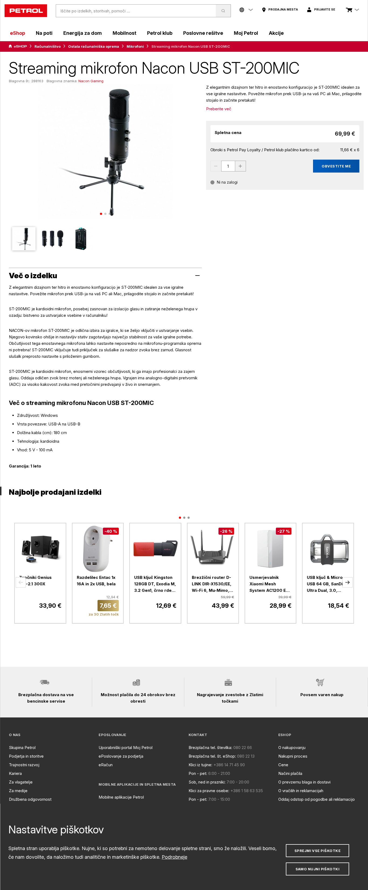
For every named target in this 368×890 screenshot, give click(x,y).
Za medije (18, 790)
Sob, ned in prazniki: (207, 782)
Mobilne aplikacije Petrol (121, 797)
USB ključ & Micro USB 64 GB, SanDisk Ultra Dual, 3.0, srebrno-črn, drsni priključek (327, 584)
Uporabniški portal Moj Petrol (125, 747)
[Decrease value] (215, 166)
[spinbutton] (228, 166)
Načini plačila (290, 773)
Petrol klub (159, 33)
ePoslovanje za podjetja (121, 756)
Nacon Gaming (90, 81)
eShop (17, 33)
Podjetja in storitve (26, 756)
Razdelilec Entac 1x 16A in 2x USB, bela (96, 580)
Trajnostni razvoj (24, 764)
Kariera (15, 773)
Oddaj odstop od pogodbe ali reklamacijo (316, 799)
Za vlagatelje (21, 782)
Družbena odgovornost (30, 799)
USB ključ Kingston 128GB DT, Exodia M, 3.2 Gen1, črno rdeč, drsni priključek (155, 584)
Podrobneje (174, 857)
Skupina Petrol (22, 747)
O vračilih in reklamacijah (300, 790)
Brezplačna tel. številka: (210, 747)
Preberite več (218, 108)
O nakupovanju (291, 747)
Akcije (276, 33)
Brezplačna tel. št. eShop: (212, 756)
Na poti (44, 33)
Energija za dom (82, 33)
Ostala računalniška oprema (93, 46)
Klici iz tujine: (200, 764)
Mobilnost (124, 33)
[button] (21, 582)
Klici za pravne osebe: (209, 790)
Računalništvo (47, 46)
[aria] (18, 46)
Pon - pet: (198, 773)
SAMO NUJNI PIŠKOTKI (318, 869)
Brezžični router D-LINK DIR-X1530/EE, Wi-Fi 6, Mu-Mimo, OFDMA (211, 584)
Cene (283, 764)
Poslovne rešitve (203, 33)
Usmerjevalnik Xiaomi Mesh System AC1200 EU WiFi (269, 584)
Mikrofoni (135, 46)
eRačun (106, 764)
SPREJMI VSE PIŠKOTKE (317, 850)
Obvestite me (336, 166)
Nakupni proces (292, 756)
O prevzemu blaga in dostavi (304, 782)
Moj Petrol (246, 33)
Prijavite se (324, 9)
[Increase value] (240, 166)
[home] (26, 10)
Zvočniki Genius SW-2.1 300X (35, 580)
